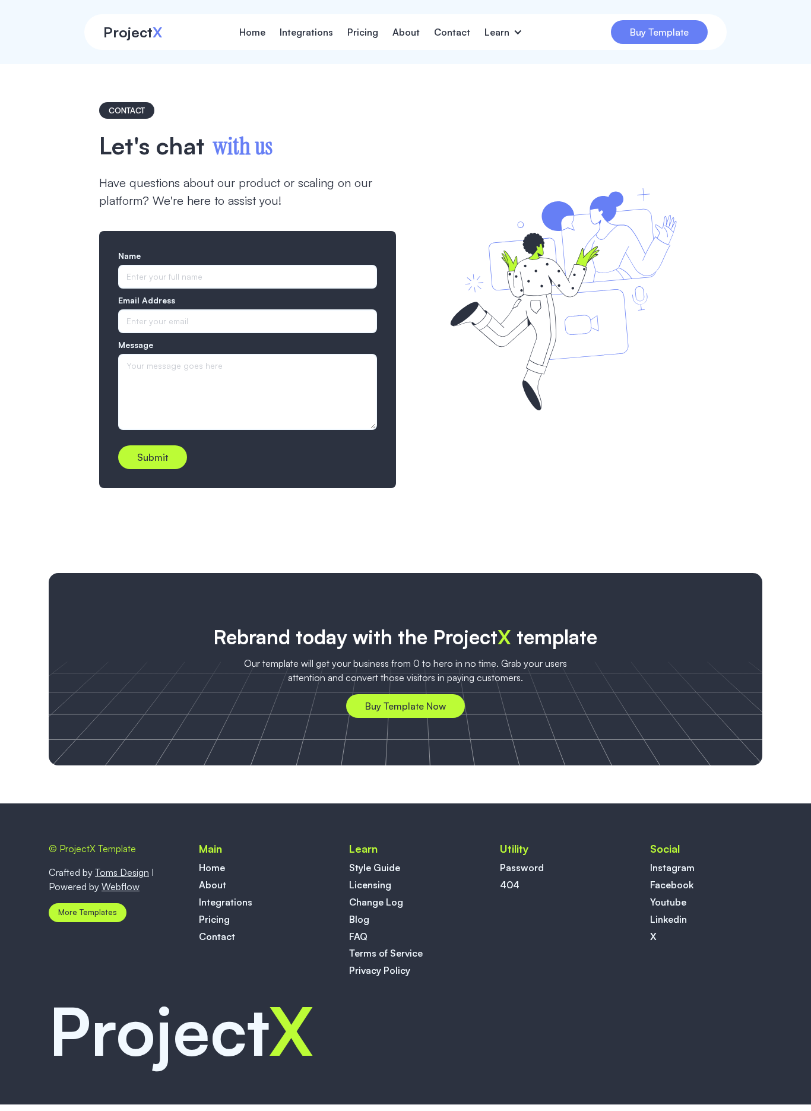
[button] (508, 32)
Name (129, 256)
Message (135, 345)
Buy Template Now (405, 706)
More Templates (87, 912)
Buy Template (659, 32)
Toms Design (122, 872)
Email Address (146, 300)
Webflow (121, 886)
